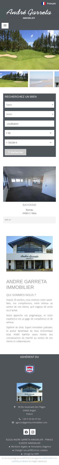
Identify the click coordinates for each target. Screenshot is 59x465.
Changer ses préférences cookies (31, 450)
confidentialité (47, 458)
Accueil (29, 13)
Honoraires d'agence (41, 446)
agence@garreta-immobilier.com (31, 422)
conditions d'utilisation (20, 461)
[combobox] (29, 104)
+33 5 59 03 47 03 (31, 418)
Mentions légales (19, 446)
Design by (31, 453)
